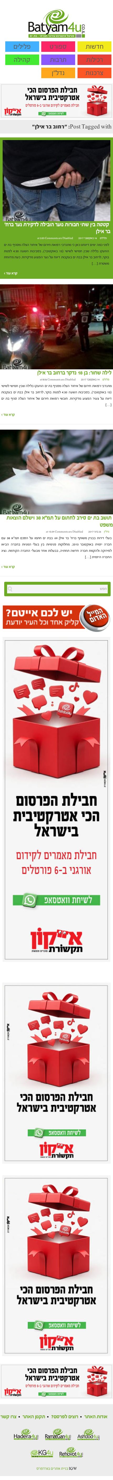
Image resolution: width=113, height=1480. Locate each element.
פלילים (22, 46)
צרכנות (94, 73)
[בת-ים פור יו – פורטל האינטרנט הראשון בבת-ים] (56, 19)
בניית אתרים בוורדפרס (52, 1469)
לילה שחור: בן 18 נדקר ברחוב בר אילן (74, 373)
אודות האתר (95, 1416)
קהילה (22, 59)
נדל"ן (58, 73)
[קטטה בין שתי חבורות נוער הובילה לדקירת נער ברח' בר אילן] (56, 180)
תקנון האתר (34, 1416)
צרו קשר (9, 1416)
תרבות (58, 59)
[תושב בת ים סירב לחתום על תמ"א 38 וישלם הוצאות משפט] (56, 472)
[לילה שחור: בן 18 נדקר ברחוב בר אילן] (56, 327)
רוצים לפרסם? (64, 1416)
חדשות (95, 46)
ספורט (58, 46)
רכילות (94, 59)
